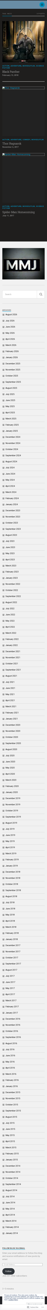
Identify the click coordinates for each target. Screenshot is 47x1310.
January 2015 (11, 1159)
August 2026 (11, 314)
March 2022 (10, 633)
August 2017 (11, 970)
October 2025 (11, 376)
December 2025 (12, 363)
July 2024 (9, 467)
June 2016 (10, 1055)
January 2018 (11, 939)
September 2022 (13, 596)
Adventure (16, 66)
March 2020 (10, 780)
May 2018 (10, 915)
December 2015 (12, 1092)
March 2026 (10, 345)
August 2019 (11, 823)
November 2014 (12, 1172)
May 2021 (10, 694)
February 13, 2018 (10, 75)
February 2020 (12, 786)
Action (5, 66)
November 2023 (12, 516)
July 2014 (9, 1196)
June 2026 (10, 327)
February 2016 (12, 1080)
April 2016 (10, 1068)
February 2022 (12, 639)
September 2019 (13, 817)
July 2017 (9, 976)
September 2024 (13, 455)
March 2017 (10, 1000)
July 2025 (9, 394)
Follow (8, 1271)
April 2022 (10, 627)
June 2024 (10, 474)
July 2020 (9, 755)
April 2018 (10, 921)
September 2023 (13, 529)
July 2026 (9, 320)
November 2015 (12, 1098)
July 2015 (9, 1123)
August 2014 (11, 1190)
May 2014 (10, 1209)
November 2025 (12, 369)
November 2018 (12, 878)
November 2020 (12, 731)
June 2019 (10, 835)
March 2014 (10, 1221)
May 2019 (10, 841)
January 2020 (11, 792)
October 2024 (11, 449)
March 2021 (10, 706)
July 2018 (9, 902)
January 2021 (11, 719)
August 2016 (11, 1043)
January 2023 (11, 578)
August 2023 (11, 535)
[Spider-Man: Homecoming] (23, 178)
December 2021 (12, 651)
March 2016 (10, 1074)
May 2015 (10, 1135)
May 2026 (10, 333)
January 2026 (11, 357)
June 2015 (10, 1129)
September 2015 (13, 1110)
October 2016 (11, 1031)
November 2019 (12, 804)
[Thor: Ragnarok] (23, 111)
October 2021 (11, 663)
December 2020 (12, 725)
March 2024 (10, 492)
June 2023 (10, 547)
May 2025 (10, 406)
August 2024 (11, 461)
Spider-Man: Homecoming (18, 212)
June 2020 (10, 761)
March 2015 (10, 1147)
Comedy (26, 140)
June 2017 (10, 982)
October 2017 (11, 957)
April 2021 (10, 700)
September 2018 (13, 890)
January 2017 (11, 1013)
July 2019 (9, 829)
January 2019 (11, 866)
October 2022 (11, 590)
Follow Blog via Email (13, 1248)
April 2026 (10, 339)
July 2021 (9, 682)
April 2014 (10, 1215)
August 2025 (11, 388)
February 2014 (12, 1227)
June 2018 (10, 908)
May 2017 (10, 988)
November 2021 (12, 657)
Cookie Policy (13, 1300)
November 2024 (12, 443)
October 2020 (11, 737)
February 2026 (12, 351)
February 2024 (12, 498)
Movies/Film (29, 66)
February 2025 (12, 425)
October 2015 (11, 1104)
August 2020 (11, 749)
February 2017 (12, 1006)
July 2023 (9, 541)
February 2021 (12, 712)
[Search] (41, 294)
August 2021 (11, 676)
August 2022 (11, 602)
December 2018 (12, 872)
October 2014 (11, 1178)
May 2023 (10, 553)
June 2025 (10, 400)
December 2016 (12, 1019)
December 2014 (12, 1166)
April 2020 (10, 774)
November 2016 (12, 1025)
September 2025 (13, 382)
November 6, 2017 (10, 147)
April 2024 (10, 486)
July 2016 (9, 1049)
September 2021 (13, 670)
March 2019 (10, 853)
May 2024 (10, 480)
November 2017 (12, 951)
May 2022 (10, 621)
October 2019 (11, 810)
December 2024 (12, 437)
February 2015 (12, 1153)
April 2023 (10, 559)
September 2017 (13, 963)
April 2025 (10, 412)
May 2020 (10, 767)
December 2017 (12, 945)
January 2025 (11, 431)
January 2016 (11, 1086)
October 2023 (11, 523)
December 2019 (12, 798)
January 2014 (11, 1233)
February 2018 (12, 933)
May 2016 (10, 1062)
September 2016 (13, 1037)
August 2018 (11, 896)
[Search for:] (23, 294)
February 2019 (12, 859)
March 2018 (10, 927)
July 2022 (9, 608)
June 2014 (10, 1202)
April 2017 (10, 994)
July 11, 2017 (8, 216)
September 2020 (13, 743)
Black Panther (10, 72)
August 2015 (11, 1117)
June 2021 (10, 688)
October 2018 (11, 884)
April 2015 (10, 1141)
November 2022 (12, 584)
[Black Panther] (23, 41)
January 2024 (11, 504)
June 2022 (10, 614)
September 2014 (13, 1184)
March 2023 (10, 565)
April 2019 (10, 847)
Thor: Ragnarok (11, 143)
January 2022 (11, 645)
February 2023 (12, 572)
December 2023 (12, 510)
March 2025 (10, 418)
